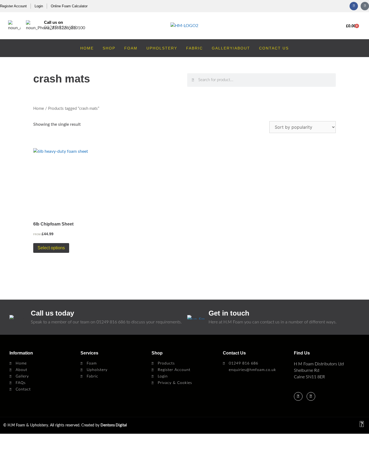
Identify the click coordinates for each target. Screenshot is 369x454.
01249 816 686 (60, 27)
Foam (130, 48)
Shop (109, 48)
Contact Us (274, 48)
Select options (51, 248)
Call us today (52, 313)
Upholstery (161, 48)
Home (87, 48)
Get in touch (229, 313)
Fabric (194, 48)
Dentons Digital (113, 425)
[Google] (365, 6)
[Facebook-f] (354, 6)
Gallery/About (231, 48)
